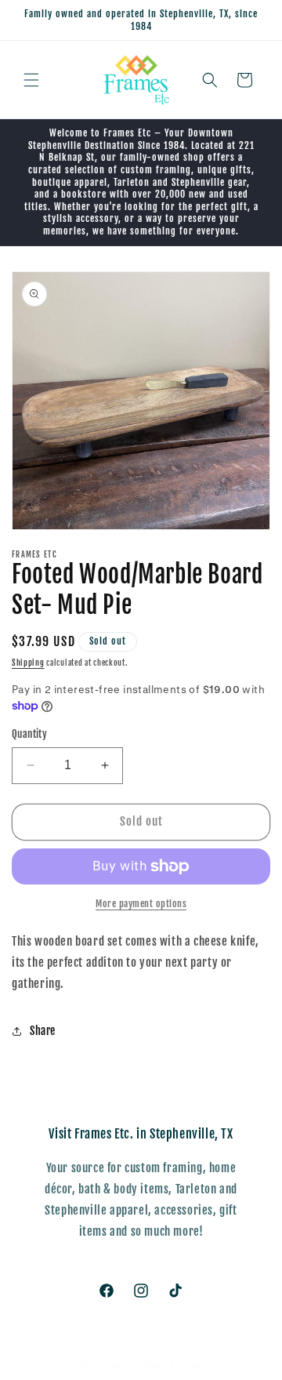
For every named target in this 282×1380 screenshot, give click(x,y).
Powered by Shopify (179, 1366)
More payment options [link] (141, 904)
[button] (31, 80)
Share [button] (43, 1030)
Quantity (29, 734)
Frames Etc (121, 1366)
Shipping (28, 662)
